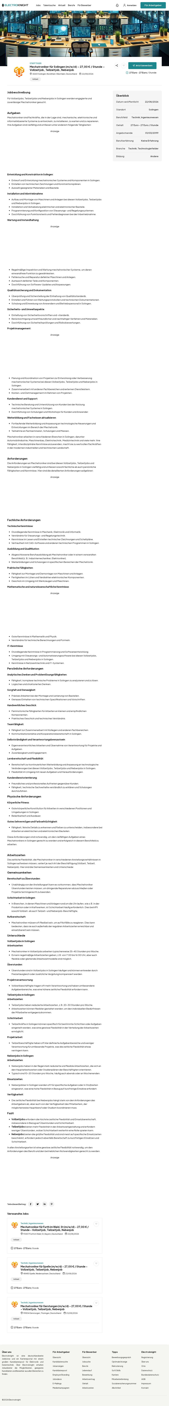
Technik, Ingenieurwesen (32, 1223)
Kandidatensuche (60, 1361)
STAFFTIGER (35, 63)
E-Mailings (57, 1383)
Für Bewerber (84, 5)
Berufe (71, 5)
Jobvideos (57, 1379)
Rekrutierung (117, 1366)
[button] (117, 5)
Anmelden (131, 5)
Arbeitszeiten (88, 1388)
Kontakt (145, 1388)
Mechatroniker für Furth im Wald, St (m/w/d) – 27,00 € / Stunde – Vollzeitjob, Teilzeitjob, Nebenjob (55, 1228)
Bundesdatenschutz (150, 1375)
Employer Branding (61, 1375)
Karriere (115, 1375)
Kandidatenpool (60, 1370)
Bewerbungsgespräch (121, 1357)
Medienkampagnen (61, 1388)
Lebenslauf (87, 1370)
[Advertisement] (54, 151)
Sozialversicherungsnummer (124, 1383)
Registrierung (147, 1357)
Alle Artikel (116, 1388)
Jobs (38, 5)
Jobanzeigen (58, 1366)
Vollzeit (35, 79)
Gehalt (85, 1383)
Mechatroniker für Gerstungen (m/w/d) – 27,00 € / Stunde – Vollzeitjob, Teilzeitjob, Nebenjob (56, 1307)
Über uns (145, 1361)
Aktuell (61, 5)
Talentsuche (49, 5)
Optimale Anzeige (119, 1361)
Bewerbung (87, 1375)
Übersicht (57, 1357)
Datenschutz (146, 1370)
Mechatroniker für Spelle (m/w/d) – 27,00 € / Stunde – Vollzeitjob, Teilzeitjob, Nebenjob (54, 1268)
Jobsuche (86, 1361)
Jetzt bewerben (144, 65)
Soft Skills (116, 1370)
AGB (143, 1379)
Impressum (146, 1383)
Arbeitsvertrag (88, 1379)
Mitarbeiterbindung (120, 1379)
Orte (143, 1366)
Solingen (153, 109)
